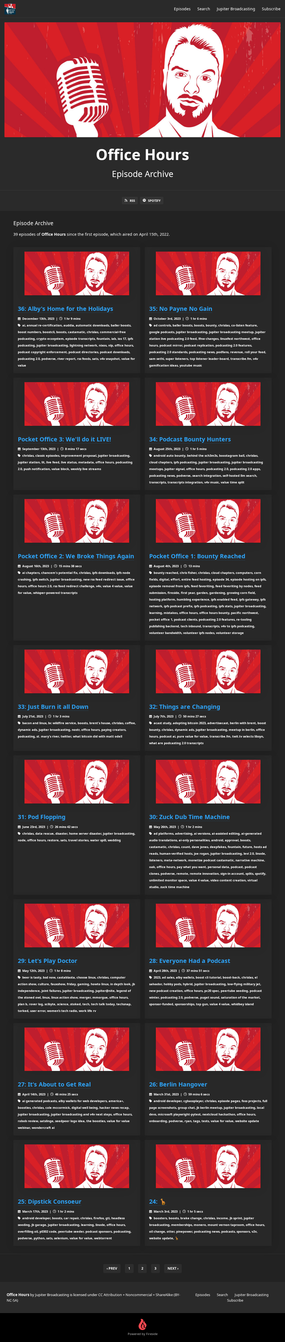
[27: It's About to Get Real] (76, 1049)
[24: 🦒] (208, 1166)
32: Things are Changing (184, 706)
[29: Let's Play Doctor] (76, 925)
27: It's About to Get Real (54, 1084)
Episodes (182, 8)
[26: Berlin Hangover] (208, 1049)
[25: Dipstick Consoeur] (76, 1166)
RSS (132, 200)
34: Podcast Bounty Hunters (190, 439)
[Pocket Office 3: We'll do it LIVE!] (76, 404)
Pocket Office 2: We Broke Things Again (76, 556)
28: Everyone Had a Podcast (189, 961)
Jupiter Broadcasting (236, 8)
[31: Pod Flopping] (76, 781)
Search (203, 8)
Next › (173, 1268)
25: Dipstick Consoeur (50, 1201)
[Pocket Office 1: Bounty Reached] (208, 521)
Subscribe (271, 8)
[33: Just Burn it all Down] (76, 671)
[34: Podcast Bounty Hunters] (208, 404)
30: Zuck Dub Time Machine (189, 817)
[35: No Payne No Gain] (208, 273)
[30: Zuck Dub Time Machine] (208, 781)
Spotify (154, 200)
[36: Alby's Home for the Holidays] (76, 273)
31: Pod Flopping (41, 817)
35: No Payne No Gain (180, 308)
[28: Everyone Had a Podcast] (208, 925)
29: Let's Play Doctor (47, 961)
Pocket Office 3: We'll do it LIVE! (64, 439)
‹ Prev (112, 1268)
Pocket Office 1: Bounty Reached (197, 556)
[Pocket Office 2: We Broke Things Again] (76, 521)
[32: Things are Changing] (208, 671)
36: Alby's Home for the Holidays (65, 308)
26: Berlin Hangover (178, 1084)
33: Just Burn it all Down (53, 706)
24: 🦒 (158, 1201)
